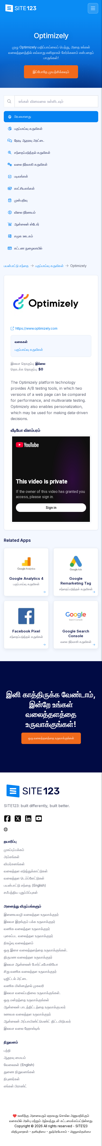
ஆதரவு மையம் (15, 1057)
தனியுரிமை (39, 1131)
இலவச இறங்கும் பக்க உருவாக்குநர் (29, 921)
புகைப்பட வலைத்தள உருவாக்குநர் (28, 936)
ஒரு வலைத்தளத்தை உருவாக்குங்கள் (51, 738)
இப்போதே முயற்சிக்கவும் (51, 72)
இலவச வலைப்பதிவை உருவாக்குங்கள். (32, 993)
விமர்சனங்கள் (14, 864)
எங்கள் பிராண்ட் (15, 1086)
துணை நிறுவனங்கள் (19, 1072)
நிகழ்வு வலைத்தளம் (18, 943)
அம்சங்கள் (11, 857)
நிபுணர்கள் (12, 1079)
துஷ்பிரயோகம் (58, 1131)
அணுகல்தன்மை (80, 1131)
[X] (18, 818)
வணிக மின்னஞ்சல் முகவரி (24, 985)
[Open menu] (93, 8)
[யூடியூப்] (38, 818)
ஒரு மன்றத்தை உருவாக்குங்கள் (26, 1000)
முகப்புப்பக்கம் (14, 849)
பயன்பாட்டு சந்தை (16, 266)
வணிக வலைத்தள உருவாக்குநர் (27, 928)
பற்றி (7, 1050)
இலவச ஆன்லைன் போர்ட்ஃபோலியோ (31, 964)
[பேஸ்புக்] (8, 818)
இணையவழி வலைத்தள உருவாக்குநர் (31, 914)
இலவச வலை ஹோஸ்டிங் (22, 1028)
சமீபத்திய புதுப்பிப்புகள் (21, 892)
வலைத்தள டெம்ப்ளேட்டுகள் (24, 878)
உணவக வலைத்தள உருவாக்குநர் (27, 1014)
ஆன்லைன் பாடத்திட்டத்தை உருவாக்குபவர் (35, 1007)
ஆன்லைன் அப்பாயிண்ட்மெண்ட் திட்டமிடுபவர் (37, 1021)
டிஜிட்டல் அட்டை (16, 978)
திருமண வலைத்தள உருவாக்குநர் (28, 957)
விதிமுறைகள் (19, 1131)
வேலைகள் (19, 1064)
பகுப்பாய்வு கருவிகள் (49, 266)
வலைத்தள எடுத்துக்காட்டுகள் (26, 871)
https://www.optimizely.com (36, 328)
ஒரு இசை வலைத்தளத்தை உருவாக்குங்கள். (35, 950)
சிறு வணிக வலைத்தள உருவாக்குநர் (30, 971)
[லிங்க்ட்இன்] (28, 818)
